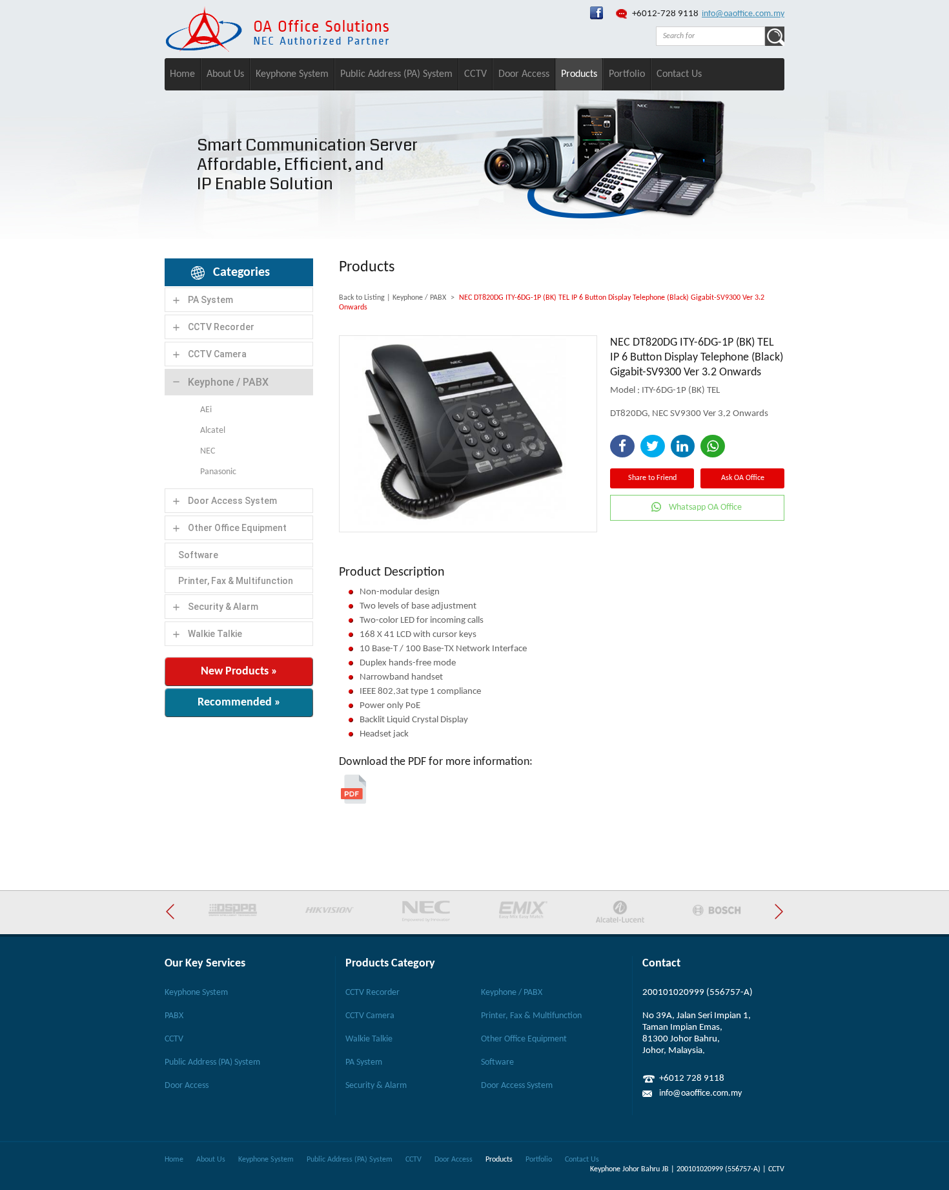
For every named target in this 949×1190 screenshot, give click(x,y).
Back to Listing (362, 298)
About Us (225, 74)
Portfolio (627, 74)
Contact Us (679, 74)
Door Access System (232, 501)
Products (579, 74)
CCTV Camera (217, 354)
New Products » (239, 671)
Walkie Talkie (215, 634)
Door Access (523, 74)
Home (182, 74)
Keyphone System (292, 74)
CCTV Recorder (221, 327)
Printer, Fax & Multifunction (235, 581)
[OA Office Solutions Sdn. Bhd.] (596, 17)
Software (198, 555)
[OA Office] (277, 49)
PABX (174, 1016)
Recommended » (239, 702)
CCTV (475, 74)
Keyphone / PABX (228, 382)
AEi (206, 410)
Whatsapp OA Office (705, 507)
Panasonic (218, 472)
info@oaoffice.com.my (743, 14)
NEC (207, 451)
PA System (210, 300)
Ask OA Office (742, 478)
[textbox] (710, 36)
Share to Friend (652, 478)
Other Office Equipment (237, 528)
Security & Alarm (223, 606)
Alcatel (212, 430)
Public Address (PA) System (396, 74)
